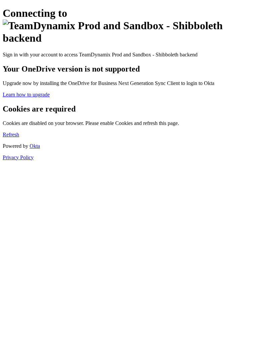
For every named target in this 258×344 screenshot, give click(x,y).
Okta (35, 146)
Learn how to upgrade (26, 94)
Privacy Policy (18, 157)
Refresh (11, 134)
